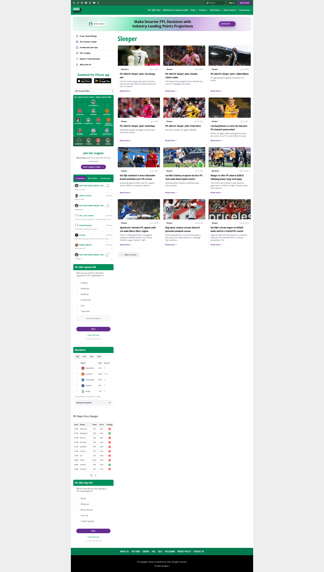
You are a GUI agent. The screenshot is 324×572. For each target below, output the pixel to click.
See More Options (93, 318)
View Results (93, 335)
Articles (202, 10)
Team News (215, 10)
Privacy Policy (184, 551)
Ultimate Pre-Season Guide (175, 10)
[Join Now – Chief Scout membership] (162, 24)
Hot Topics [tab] (92, 178)
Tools (192, 10)
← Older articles (129, 255)
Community (244, 10)
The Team (135, 551)
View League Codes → (93, 167)
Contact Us (198, 551)
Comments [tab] (80, 178)
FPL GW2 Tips (154, 10)
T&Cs (160, 551)
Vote (93, 329)
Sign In (232, 3)
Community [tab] (105, 178)
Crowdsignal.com (93, 339)
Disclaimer (170, 551)
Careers (145, 551)
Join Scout (244, 3)
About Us (124, 551)
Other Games (229, 10)
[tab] (77, 357)
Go (208, 3)
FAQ (153, 551)
